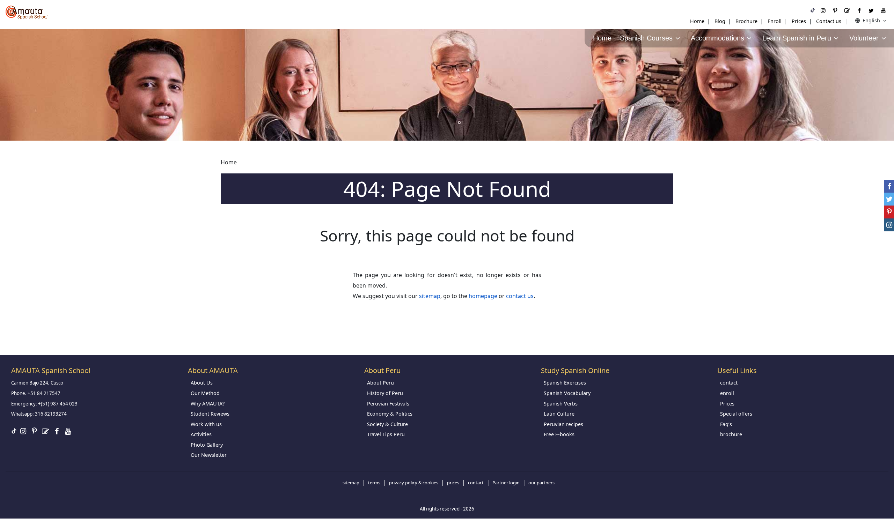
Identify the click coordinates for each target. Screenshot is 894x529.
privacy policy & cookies (413, 482)
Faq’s (726, 424)
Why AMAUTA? (208, 403)
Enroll (775, 21)
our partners (541, 482)
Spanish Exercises (565, 382)
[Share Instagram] (889, 224)
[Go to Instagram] (823, 10)
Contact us (828, 21)
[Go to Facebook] (859, 10)
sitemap (429, 296)
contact (729, 382)
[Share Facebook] (889, 186)
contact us (520, 296)
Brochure (746, 21)
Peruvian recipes (563, 424)
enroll (727, 393)
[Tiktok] (812, 10)
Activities (201, 434)
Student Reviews (210, 413)
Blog (720, 21)
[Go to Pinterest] (835, 10)
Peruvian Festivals (388, 403)
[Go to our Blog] (847, 10)
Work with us (206, 424)
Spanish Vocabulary (567, 393)
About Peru (380, 382)
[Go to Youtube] (883, 10)
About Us (202, 382)
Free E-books (559, 434)
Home (697, 21)
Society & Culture (387, 424)
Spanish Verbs (561, 403)
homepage (483, 296)
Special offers (736, 413)
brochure (731, 434)
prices (453, 482)
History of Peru (385, 393)
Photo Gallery (207, 444)
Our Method (205, 393)
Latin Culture (559, 413)
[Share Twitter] (889, 199)
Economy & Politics (389, 413)
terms (374, 482)
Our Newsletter (209, 455)
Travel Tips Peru (386, 434)
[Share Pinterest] (889, 212)
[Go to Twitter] (871, 10)
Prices (799, 21)
